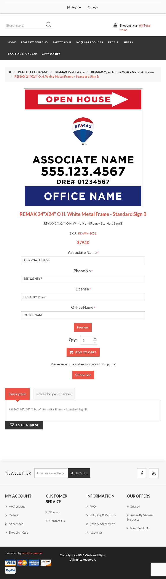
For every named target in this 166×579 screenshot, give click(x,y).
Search (50, 25)
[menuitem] (22, 508)
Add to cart (85, 352)
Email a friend (28, 425)
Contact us (57, 521)
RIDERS (128, 42)
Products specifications (54, 394)
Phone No (82, 270)
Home (12, 42)
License (82, 289)
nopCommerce (32, 553)
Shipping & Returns (103, 515)
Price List (84, 375)
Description (17, 394)
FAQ (93, 506)
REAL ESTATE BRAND (34, 42)
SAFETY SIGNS (62, 42)
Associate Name (82, 252)
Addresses (16, 524)
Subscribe (79, 473)
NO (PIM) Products (89, 42)
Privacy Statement (102, 524)
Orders (13, 515)
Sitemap (54, 512)
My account (17, 506)
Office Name (82, 307)
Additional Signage (22, 54)
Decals (113, 42)
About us (96, 532)
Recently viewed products (140, 517)
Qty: (73, 339)
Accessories (51, 54)
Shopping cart (18, 532)
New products (140, 528)
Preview (82, 327)
